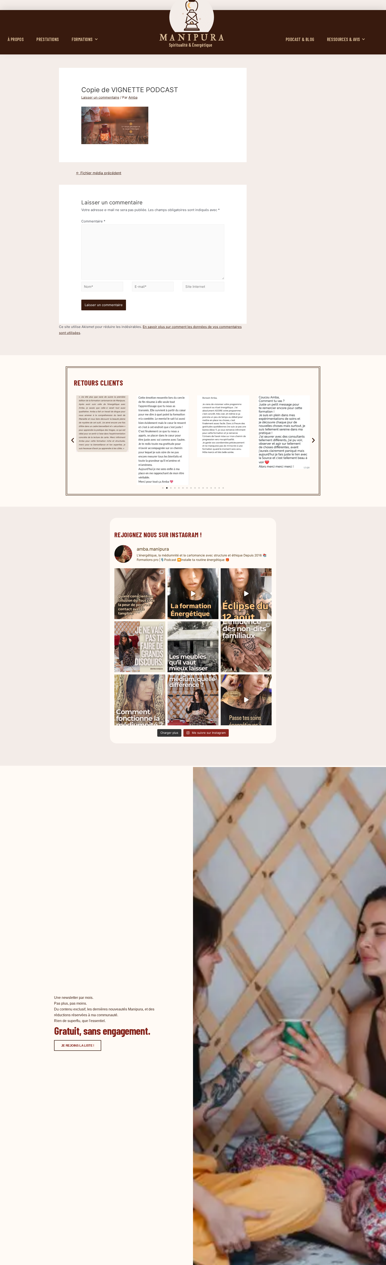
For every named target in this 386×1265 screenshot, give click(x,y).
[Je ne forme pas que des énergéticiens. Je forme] (193, 593)
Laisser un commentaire (100, 97)
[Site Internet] (203, 287)
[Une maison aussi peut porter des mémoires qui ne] (193, 646)
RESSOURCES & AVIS (343, 39)
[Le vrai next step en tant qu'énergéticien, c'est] (246, 699)
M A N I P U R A (191, 38)
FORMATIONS (82, 39)
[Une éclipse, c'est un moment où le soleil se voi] (246, 593)
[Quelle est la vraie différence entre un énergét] (193, 699)
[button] (72, 440)
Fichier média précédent (98, 173)
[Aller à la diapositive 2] (167, 488)
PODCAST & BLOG (300, 39)
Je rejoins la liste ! (77, 1045)
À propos (16, 39)
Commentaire (93, 221)
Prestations (47, 39)
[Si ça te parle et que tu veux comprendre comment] (246, 646)
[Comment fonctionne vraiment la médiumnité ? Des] (139, 699)
